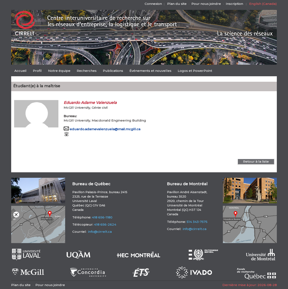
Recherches (87, 71)
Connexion (153, 4)
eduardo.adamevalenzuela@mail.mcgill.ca (105, 129)
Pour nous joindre (206, 4)
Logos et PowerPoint (195, 71)
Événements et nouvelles (150, 71)
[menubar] (113, 71)
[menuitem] (20, 70)
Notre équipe (59, 71)
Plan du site (177, 4)
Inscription (234, 4)
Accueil (20, 71)
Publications (113, 71)
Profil (37, 71)
